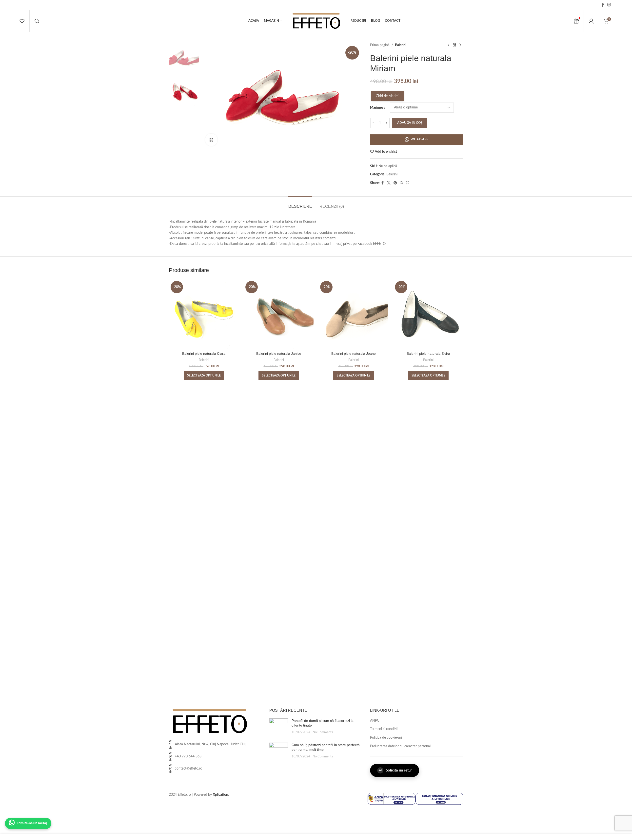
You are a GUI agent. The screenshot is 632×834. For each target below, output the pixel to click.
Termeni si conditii (383, 729)
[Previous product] (448, 45)
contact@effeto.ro (188, 768)
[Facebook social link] (603, 5)
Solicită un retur (395, 770)
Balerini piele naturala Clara (203, 353)
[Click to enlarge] (211, 140)
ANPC (374, 720)
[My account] (591, 21)
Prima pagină (380, 45)
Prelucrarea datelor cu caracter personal (400, 746)
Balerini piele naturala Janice (278, 353)
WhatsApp (419, 139)
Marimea (376, 107)
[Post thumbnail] (278, 726)
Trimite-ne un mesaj (32, 823)
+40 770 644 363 (188, 756)
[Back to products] (454, 45)
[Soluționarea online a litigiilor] (439, 798)
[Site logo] (316, 21)
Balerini (400, 45)
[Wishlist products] (22, 21)
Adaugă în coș (409, 123)
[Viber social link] (407, 183)
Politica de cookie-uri (386, 737)
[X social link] (389, 183)
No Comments (323, 732)
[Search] (37, 21)
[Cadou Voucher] (576, 21)
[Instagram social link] (609, 5)
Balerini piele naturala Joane (353, 353)
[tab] (300, 203)
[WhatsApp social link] (401, 183)
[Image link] (209, 721)
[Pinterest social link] (395, 183)
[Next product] (460, 45)
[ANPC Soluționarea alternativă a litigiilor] (391, 798)
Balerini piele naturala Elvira (428, 353)
